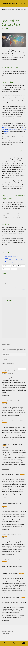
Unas (6, 258)
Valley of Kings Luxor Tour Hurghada (14, 260)
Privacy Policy (5, 633)
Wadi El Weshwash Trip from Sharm (10, 573)
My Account (4, 643)
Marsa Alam (7, 131)
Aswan (6, 129)
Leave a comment (6, 18)
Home (4, 9)
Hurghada (23, 129)
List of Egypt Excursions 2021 (20, 288)
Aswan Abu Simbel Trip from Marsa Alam (11, 400)
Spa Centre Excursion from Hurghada (10, 597)
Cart (21, 642)
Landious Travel (9, 3)
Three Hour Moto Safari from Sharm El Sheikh (12, 421)
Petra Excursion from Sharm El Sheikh (10, 474)
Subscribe (5, 359)
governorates (5, 127)
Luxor (3, 129)
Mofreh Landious (19, 16)
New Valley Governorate (11, 256)
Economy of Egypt (10, 262)
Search (14, 643)
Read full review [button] (5, 395)
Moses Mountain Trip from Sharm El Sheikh (12, 370)
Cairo (23, 127)
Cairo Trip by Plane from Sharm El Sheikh (11, 534)
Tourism (9, 9)
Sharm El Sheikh (13, 129)
